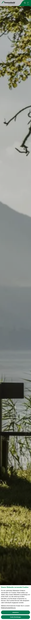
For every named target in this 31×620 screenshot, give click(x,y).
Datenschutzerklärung (8, 608)
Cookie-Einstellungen (15, 617)
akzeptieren (15, 612)
